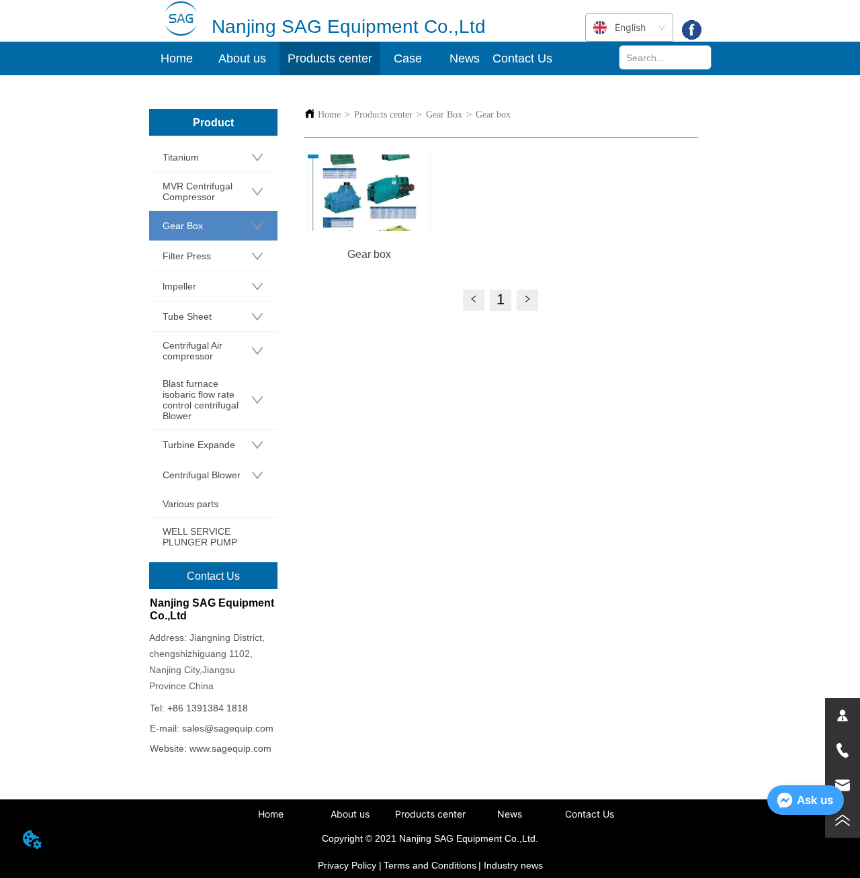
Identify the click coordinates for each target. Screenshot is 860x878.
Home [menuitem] (177, 58)
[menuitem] (242, 58)
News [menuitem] (464, 58)
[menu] (350, 58)
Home (329, 114)
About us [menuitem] (350, 814)
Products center (383, 114)
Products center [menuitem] (430, 814)
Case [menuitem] (408, 58)
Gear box (493, 114)
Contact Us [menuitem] (522, 58)
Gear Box (444, 114)
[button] (242, 59)
